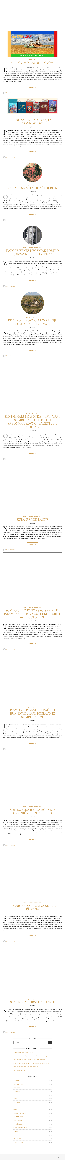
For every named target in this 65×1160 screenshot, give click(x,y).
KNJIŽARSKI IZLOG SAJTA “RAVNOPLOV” (32, 121)
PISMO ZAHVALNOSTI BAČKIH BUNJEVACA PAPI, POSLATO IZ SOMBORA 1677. (32, 713)
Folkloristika (16, 1087)
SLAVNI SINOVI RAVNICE (20, 1127)
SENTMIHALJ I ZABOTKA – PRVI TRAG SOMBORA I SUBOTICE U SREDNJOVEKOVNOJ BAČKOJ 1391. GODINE (32, 421)
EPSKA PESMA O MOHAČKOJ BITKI (32, 188)
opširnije (32, 87)
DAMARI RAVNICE (28, 117)
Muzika (15, 1106)
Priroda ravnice (17, 1120)
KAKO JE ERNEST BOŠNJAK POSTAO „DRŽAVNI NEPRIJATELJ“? (32, 252)
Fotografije (16, 1091)
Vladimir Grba (14, 1157)
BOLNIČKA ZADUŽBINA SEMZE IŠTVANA (32, 907)
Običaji (15, 1109)
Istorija (25, 185)
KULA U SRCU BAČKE (32, 519)
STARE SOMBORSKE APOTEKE (32, 1002)
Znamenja (16, 1146)
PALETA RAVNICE (18, 1117)
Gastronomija (17, 1095)
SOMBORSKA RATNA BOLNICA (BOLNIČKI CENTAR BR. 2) (32, 811)
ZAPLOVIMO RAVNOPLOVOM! (32, 62)
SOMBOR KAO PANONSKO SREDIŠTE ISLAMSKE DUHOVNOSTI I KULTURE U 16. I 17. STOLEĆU (32, 613)
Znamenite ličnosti (18, 1142)
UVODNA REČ (32, 59)
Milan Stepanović (10, 93)
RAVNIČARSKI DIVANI (32, 317)
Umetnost (16, 1135)
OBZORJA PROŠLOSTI (35, 185)
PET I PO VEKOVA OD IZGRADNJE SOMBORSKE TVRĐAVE (32, 322)
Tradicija (15, 1131)
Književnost (38, 117)
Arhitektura (16, 1080)
